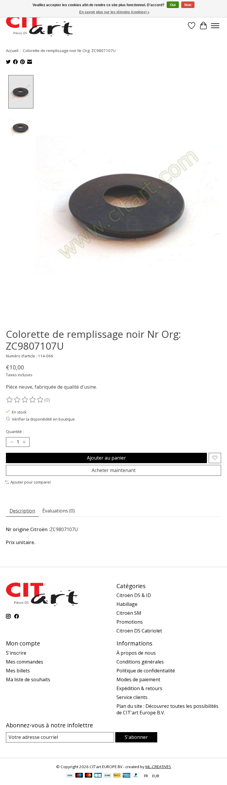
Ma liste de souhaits (28, 679)
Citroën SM (128, 613)
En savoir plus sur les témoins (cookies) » (114, 12)
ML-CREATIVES (158, 766)
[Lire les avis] (25, 399)
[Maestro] (79, 776)
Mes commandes (24, 662)
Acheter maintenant (114, 470)
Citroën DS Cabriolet (139, 630)
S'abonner (136, 737)
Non (187, 5)
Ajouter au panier (106, 458)
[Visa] (70, 776)
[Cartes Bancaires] (98, 776)
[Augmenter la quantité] (24, 442)
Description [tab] (22, 510)
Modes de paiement (138, 679)
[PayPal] (117, 776)
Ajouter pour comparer (30, 482)
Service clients (131, 697)
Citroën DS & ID (133, 595)
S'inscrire (16, 653)
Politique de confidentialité (145, 670)
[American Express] (126, 776)
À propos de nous (136, 653)
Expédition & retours (139, 688)
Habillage (126, 604)
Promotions (129, 622)
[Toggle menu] (215, 26)
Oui (173, 5)
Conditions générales (140, 662)
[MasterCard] (89, 776)
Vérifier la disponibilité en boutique (43, 419)
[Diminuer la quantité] (11, 442)
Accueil (12, 50)
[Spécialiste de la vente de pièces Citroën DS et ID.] (39, 25)
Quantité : (15, 431)
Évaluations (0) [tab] (58, 510)
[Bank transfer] (107, 776)
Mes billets (18, 670)
